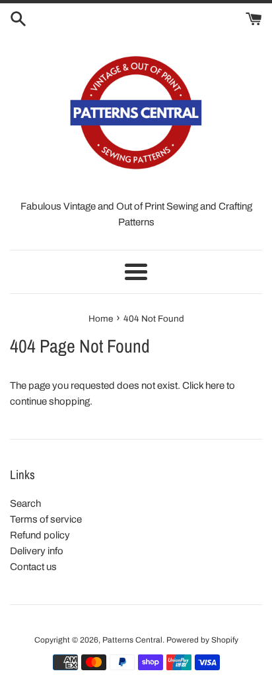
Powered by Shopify (202, 640)
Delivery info (36, 551)
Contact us (33, 566)
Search (25, 503)
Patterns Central (132, 640)
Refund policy (40, 535)
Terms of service (46, 519)
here (214, 385)
